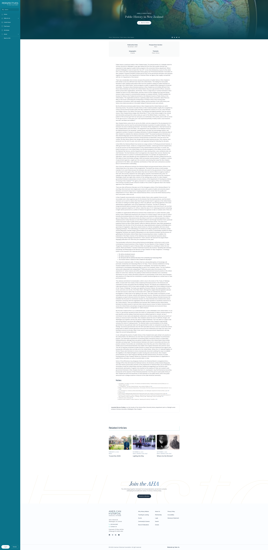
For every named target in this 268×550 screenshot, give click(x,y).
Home (110, 37)
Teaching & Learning (143, 514)
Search (157, 521)
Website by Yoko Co (173, 547)
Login (156, 518)
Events (140, 518)
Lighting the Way (138, 456)
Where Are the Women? (165, 456)
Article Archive (116, 37)
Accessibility (171, 514)
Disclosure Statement (173, 518)
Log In (5, 546)
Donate (15, 546)
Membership (158, 514)
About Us (157, 511)
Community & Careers (144, 521)
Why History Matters (143, 511)
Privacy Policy (171, 511)
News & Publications (143, 524)
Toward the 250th (115, 456)
